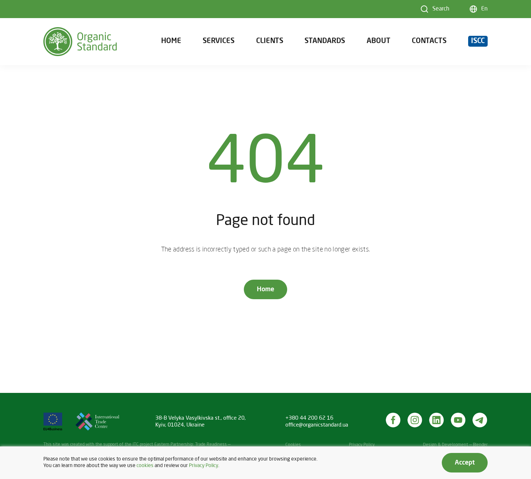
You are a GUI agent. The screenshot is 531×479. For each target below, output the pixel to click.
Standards (325, 41)
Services (218, 41)
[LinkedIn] (436, 420)
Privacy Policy (362, 445)
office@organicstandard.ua (316, 425)
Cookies (293, 445)
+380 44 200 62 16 (309, 418)
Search (440, 9)
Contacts (429, 41)
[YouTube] (458, 420)
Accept (465, 462)
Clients (269, 41)
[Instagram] (415, 420)
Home (171, 41)
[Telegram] (480, 420)
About (378, 41)
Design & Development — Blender (455, 445)
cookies (145, 465)
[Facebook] (393, 420)
